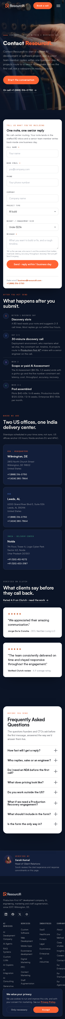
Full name (13, 147)
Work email (13, 163)
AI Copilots (8, 965)
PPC (23, 967)
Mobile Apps (26, 946)
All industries (44, 960)
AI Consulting (8, 980)
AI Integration (8, 971)
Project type (13, 205)
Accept (46, 1009)
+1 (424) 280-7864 (17, 478)
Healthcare (45, 934)
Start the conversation (21, 79)
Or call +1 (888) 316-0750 (20, 90)
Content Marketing (25, 974)
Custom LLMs (7, 958)
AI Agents (7, 943)
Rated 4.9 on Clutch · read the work (25, 600)
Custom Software (25, 931)
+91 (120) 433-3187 (17, 563)
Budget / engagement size (20, 221)
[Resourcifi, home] (15, 5)
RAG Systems (7, 950)
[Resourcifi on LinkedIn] (6, 914)
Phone (9, 176)
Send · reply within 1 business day (32, 264)
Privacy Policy (48, 1002)
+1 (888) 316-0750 (15, 283)
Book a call (43, 5)
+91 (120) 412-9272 (17, 559)
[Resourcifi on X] (19, 914)
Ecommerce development (26, 952)
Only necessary (19, 1009)
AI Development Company (9, 935)
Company (11, 192)
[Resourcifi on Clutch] (26, 914)
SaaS (42, 929)
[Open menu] (58, 5)
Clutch (23, 581)
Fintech (43, 939)
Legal (42, 943)
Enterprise (44, 953)
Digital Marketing (25, 961)
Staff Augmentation (27, 982)
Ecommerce (45, 948)
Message (12, 234)
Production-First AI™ (31, 350)
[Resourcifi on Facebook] (12, 914)
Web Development (27, 939)
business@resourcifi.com (29, 280)
